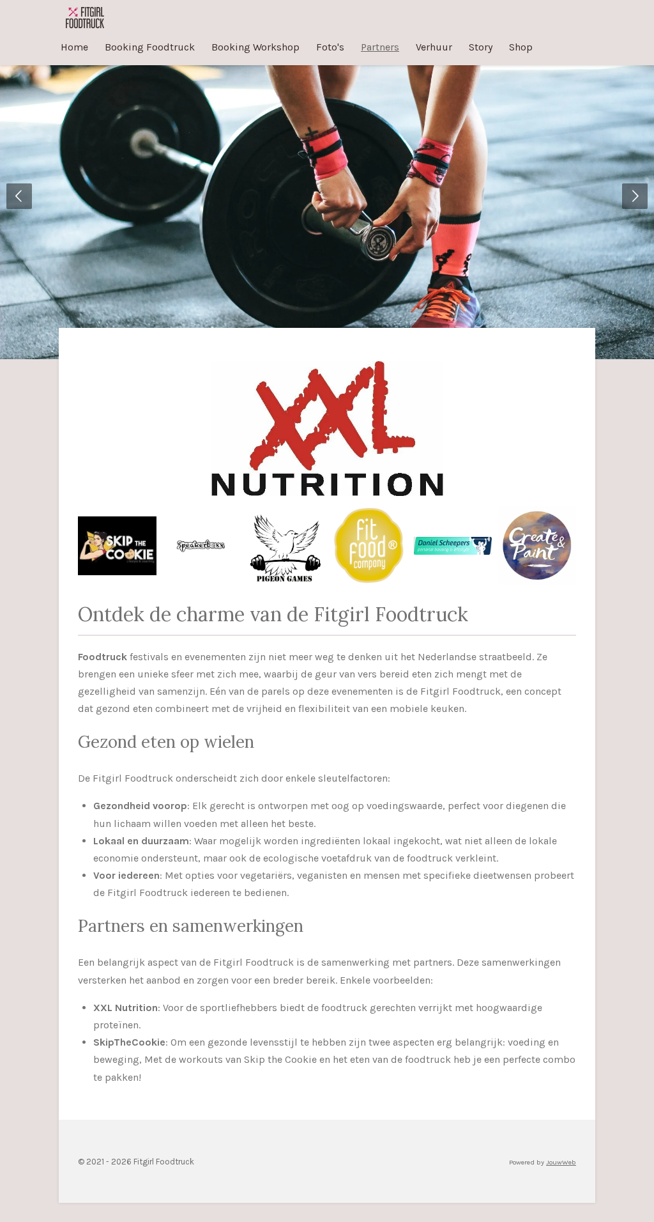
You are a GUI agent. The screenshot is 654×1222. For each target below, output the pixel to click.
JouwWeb (561, 1162)
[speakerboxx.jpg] (201, 545)
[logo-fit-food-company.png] (369, 545)
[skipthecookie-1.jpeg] (117, 545)
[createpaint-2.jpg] (537, 545)
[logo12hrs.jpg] (285, 545)
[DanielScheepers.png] (452, 545)
